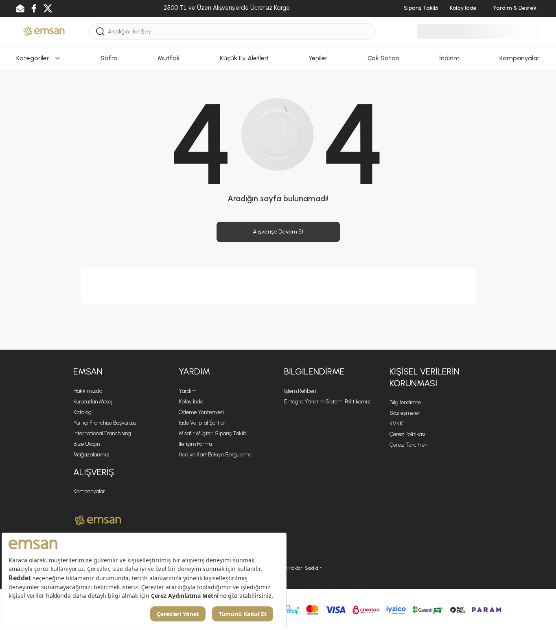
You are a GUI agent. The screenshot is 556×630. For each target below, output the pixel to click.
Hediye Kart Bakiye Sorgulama (215, 454)
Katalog (82, 412)
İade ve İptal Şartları (203, 422)
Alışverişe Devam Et (278, 231)
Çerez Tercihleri (409, 444)
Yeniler (318, 58)
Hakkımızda (87, 391)
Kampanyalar (519, 58)
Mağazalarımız (91, 454)
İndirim (449, 58)
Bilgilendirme (405, 402)
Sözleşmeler (405, 413)
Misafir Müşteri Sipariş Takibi (213, 433)
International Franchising (102, 433)
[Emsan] (44, 31)
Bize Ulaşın (86, 444)
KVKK (396, 423)
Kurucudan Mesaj (92, 401)
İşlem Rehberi (300, 391)
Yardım (187, 391)
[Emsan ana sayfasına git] (98, 520)
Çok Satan (383, 58)
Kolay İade (191, 401)
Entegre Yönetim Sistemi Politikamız (327, 401)
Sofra (109, 58)
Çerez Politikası (407, 434)
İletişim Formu (195, 444)
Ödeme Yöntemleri (201, 412)
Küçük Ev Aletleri (244, 58)
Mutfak (169, 58)
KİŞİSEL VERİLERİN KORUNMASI (425, 377)
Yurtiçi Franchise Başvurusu (104, 422)
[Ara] (100, 31)
